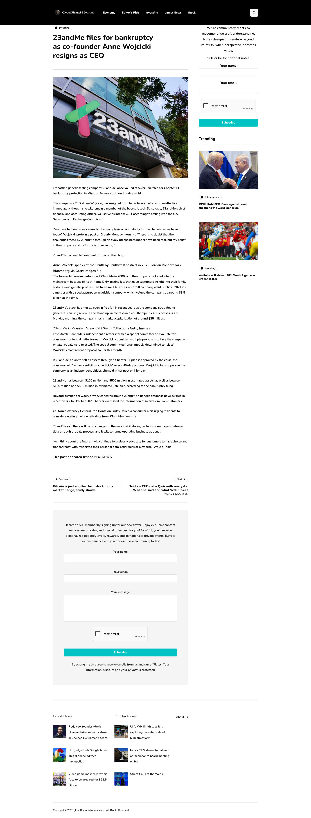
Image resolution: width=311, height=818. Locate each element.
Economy (109, 13)
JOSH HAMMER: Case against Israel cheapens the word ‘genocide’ (223, 206)
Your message (120, 592)
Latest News (173, 13)
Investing (151, 13)
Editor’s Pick (130, 13)
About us (182, 717)
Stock (192, 13)
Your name (228, 65)
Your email (228, 83)
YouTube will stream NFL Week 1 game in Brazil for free (227, 277)
